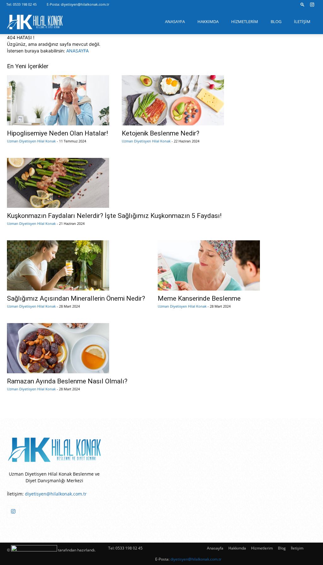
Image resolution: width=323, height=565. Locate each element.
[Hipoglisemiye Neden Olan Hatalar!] (58, 100)
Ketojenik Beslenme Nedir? (160, 133)
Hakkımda (208, 21)
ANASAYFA (77, 50)
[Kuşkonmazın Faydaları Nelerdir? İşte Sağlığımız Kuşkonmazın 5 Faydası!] (114, 183)
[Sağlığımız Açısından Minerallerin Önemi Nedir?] (76, 265)
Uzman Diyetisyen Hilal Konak (31, 141)
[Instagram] (312, 4)
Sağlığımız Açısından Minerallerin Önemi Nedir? (76, 298)
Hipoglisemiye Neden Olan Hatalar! (57, 133)
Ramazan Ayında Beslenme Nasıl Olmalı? (67, 381)
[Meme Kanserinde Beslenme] (209, 265)
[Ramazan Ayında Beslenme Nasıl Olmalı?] (67, 348)
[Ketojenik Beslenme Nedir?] (173, 100)
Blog (276, 21)
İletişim (302, 21)
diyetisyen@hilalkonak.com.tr (85, 4)
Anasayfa (175, 21)
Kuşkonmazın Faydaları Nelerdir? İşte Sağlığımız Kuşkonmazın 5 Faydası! (114, 215)
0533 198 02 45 (25, 4)
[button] (302, 4)
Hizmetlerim (244, 21)
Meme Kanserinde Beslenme (199, 298)
